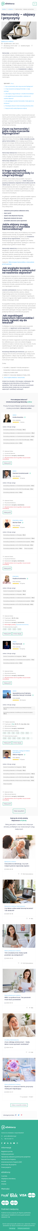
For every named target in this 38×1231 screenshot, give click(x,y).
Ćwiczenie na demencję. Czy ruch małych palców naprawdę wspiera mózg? (17, 865)
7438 (31, 1052)
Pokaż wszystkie (28, 548)
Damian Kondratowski (20, 473)
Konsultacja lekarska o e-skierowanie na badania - (18, 433)
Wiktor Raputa (18, 755)
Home (4, 9)
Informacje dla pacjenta (8, 1165)
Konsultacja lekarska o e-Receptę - (14, 429)
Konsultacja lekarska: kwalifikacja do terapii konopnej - (18, 713)
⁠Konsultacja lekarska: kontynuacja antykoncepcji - (18, 780)
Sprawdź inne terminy (22, 624)
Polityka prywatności (7, 1154)
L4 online (7, 1040)
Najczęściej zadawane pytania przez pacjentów (15, 1157)
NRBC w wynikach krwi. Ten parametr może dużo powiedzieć (18, 998)
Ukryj (12, 83)
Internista (16, 520)
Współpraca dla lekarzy (8, 1179)
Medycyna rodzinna (10, 861)
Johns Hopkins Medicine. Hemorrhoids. (14, 377)
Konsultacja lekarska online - (12, 443)
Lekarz (14, 415)
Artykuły (10, 9)
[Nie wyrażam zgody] (36, 1226)
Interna (7, 951)
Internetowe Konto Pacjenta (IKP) (11, 1162)
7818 (32, 1008)
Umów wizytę (17, 634)
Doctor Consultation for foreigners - (14, 591)
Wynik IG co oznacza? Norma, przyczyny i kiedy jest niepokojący (19, 1088)
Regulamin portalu (7, 1151)
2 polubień (24, 1097)
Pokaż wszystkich (19, 811)
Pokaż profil (7, 463)
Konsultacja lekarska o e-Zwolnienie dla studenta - (18, 436)
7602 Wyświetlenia (27, 874)
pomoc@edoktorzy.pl (10, 1136)
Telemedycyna (20, 906)
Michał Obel (17, 522)
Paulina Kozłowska (19, 579)
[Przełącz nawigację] (35, 4)
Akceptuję (12, 1228)
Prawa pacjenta (6, 1167)
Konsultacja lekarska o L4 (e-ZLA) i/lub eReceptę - (18, 440)
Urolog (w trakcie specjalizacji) (21, 751)
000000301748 (5, 1217)
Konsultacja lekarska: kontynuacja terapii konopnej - (17, 708)
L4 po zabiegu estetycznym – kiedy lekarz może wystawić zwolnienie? (17, 1043)
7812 (32, 918)
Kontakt (3, 1181)
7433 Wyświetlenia (27, 963)
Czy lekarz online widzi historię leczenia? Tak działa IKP (19, 909)
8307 (31, 1097)
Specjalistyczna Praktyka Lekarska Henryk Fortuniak (22, 694)
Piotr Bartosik (17, 644)
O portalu (4, 1176)
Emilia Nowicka (18, 417)
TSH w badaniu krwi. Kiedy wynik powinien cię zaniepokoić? (16, 954)
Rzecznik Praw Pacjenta (8, 1159)
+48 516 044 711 (9, 1139)
